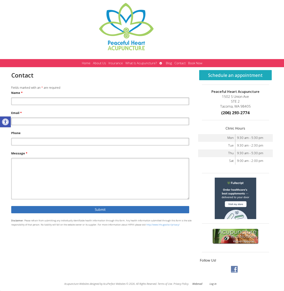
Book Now (195, 63)
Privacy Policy (180, 284)
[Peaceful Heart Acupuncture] (142, 29)
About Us (99, 63)
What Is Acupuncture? (141, 63)
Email (16, 113)
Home (86, 63)
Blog (169, 63)
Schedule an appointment (235, 75)
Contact (180, 63)
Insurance (116, 63)
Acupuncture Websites (76, 284)
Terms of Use (165, 284)
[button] (5, 121)
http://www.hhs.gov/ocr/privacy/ (163, 224)
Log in (213, 284)
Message (19, 153)
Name (17, 93)
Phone (16, 133)
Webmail (197, 284)
